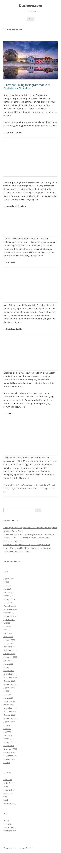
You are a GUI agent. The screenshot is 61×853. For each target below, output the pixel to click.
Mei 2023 (7, 629)
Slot (5, 796)
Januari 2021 (8, 704)
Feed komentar (9, 827)
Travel (36, 488)
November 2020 (10, 711)
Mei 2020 (7, 732)
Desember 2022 (9, 646)
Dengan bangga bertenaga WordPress (18, 848)
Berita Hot (7, 779)
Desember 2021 (9, 674)
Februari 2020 (9, 742)
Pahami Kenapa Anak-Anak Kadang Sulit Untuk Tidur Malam (28, 534)
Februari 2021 (9, 701)
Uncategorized (9, 803)
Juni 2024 (7, 585)
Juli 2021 (6, 691)
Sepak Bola (8, 793)
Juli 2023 (6, 623)
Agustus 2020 (9, 721)
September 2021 (10, 684)
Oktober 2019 (9, 752)
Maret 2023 (8, 636)
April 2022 (7, 660)
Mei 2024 (7, 589)
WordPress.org (9, 830)
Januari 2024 (8, 602)
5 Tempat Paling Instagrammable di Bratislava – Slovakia (26, 86)
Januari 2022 (8, 670)
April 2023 (7, 633)
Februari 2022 (9, 667)
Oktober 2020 (9, 715)
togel (5, 800)
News (5, 786)
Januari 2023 (8, 643)
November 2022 (10, 650)
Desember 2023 (9, 606)
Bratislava (43, 485)
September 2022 (10, 657)
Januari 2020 (8, 745)
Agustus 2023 (9, 619)
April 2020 (7, 735)
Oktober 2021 (9, 681)
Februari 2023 (9, 640)
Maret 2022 (8, 664)
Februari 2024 (9, 599)
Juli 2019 (6, 762)
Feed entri (7, 824)
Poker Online (8, 790)
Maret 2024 (8, 595)
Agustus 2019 (9, 759)
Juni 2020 (7, 728)
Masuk (6, 820)
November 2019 (10, 749)
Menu (30, 19)
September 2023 (10, 616)
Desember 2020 (9, 708)
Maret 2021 (8, 698)
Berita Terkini (23, 485)
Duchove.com (30, 5)
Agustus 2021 (9, 687)
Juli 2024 (6, 582)
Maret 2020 (8, 738)
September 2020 (10, 718)
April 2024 (7, 592)
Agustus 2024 (9, 578)
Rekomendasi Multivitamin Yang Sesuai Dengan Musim (26, 544)
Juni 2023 (7, 626)
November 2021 (10, 677)
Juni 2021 (7, 694)
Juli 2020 (6, 725)
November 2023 (10, 609)
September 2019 (10, 756)
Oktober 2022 (9, 653)
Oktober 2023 (9, 612)
